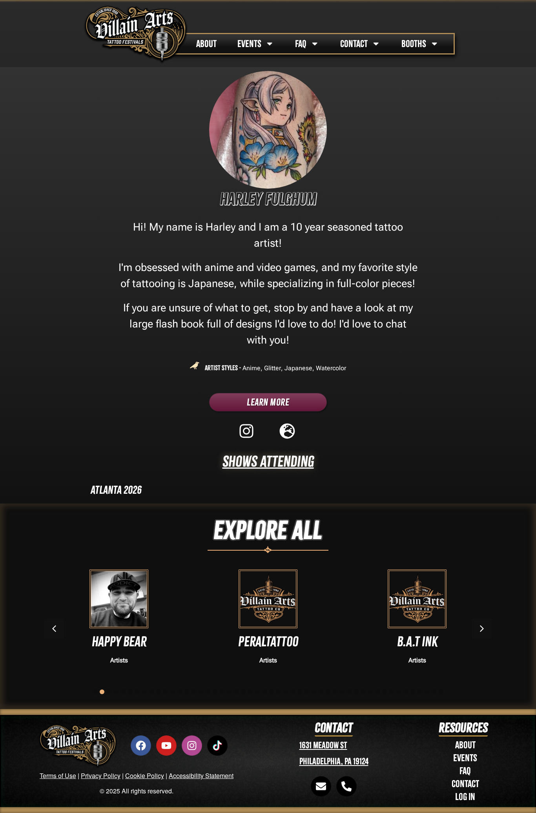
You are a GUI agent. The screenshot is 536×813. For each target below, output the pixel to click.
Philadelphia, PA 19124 (333, 761)
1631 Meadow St (323, 745)
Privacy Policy (100, 775)
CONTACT (354, 43)
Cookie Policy (144, 775)
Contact (465, 783)
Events (465, 758)
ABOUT (206, 43)
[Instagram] (192, 745)
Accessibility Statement (201, 775)
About (465, 745)
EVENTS (249, 43)
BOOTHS (413, 43)
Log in (465, 796)
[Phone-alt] (346, 786)
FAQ (300, 43)
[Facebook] (141, 745)
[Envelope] (321, 786)
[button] (482, 628)
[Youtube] (166, 745)
